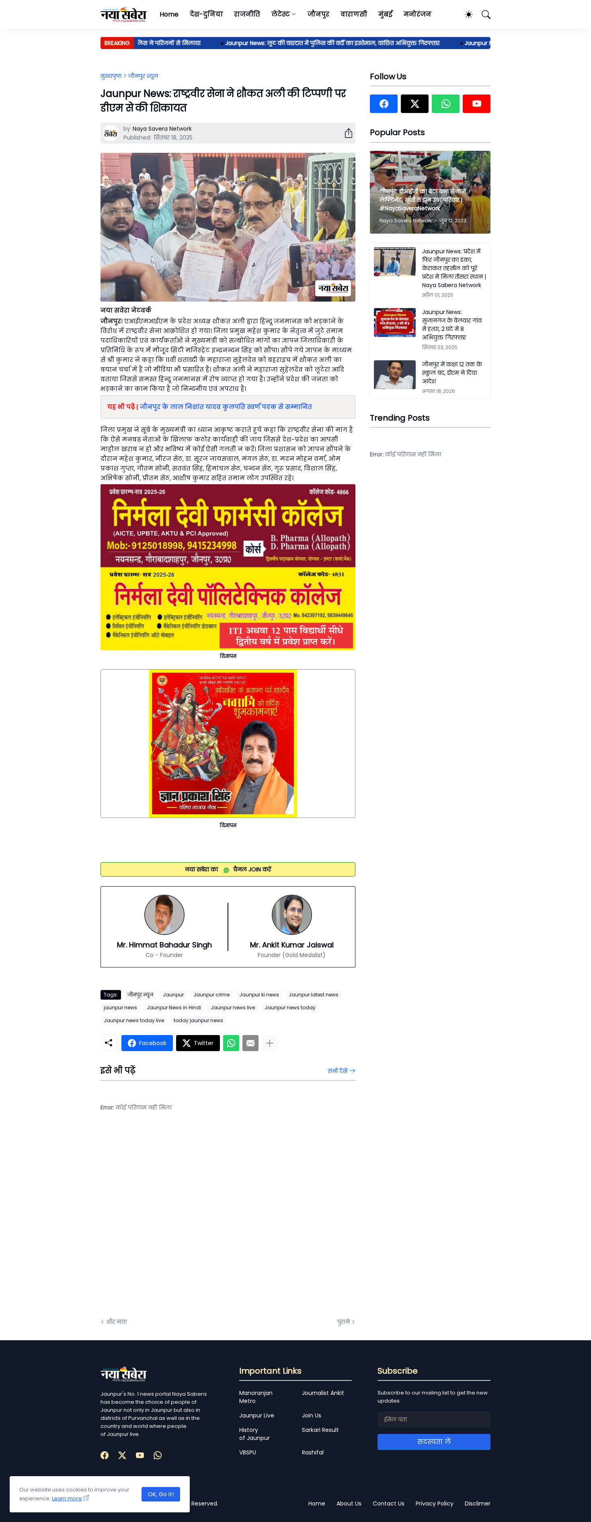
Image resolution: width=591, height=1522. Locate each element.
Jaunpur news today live (134, 1020)
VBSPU (247, 1452)
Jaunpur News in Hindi (174, 1007)
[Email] (250, 1043)
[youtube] (476, 103)
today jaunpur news (198, 1020)
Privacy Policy (435, 1503)
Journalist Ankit (323, 1393)
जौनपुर (318, 14)
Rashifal (313, 1452)
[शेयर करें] (345, 133)
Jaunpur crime (211, 994)
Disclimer (477, 1503)
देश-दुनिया (206, 14)
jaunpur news (120, 1007)
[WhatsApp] (231, 1043)
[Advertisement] (181, 1220)
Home (169, 14)
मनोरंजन (417, 14)
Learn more (67, 1498)
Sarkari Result (320, 1430)
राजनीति (247, 14)
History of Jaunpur (254, 1434)
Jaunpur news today (290, 1007)
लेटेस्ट (280, 14)
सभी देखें (337, 1071)
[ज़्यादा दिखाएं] (270, 1043)
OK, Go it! (161, 1494)
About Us (349, 1503)
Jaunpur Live (256, 1415)
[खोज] (482, 14)
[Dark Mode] (465, 14)
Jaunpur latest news (314, 994)
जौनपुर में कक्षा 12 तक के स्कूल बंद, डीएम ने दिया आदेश (452, 372)
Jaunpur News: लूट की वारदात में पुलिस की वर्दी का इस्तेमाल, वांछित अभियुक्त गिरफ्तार (309, 43)
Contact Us (388, 1503)
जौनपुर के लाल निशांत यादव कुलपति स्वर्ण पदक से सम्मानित (226, 407)
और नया (116, 1322)
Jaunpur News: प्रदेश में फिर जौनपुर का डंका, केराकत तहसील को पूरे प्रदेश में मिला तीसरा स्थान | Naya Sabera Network (454, 268)
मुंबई (385, 14)
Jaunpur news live (233, 1007)
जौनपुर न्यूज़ (143, 76)
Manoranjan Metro (256, 1397)
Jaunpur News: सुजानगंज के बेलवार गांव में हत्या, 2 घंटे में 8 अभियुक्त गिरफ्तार (452, 324)
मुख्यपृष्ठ (111, 76)
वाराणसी (354, 14)
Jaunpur (173, 994)
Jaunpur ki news (259, 994)
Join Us (311, 1415)
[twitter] (415, 103)
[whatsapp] (446, 103)
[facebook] (384, 103)
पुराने (343, 1322)
